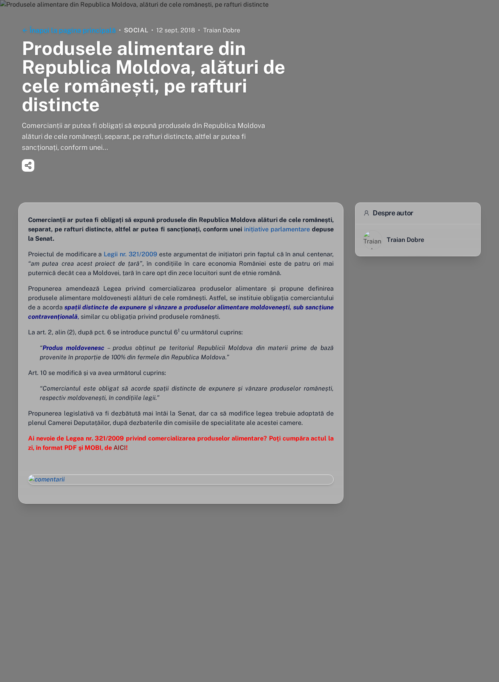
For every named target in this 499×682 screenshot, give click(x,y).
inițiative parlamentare (277, 229)
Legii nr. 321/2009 (130, 254)
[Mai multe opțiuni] (28, 165)
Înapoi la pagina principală (73, 30)
